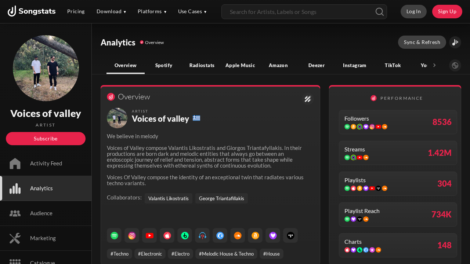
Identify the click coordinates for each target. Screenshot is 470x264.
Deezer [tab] (316, 65)
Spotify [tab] (164, 65)
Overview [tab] (126, 65)
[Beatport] (184, 235)
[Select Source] (455, 65)
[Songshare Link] (455, 42)
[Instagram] (131, 235)
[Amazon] (255, 235)
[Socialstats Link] (308, 99)
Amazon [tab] (278, 65)
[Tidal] (290, 235)
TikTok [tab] (393, 65)
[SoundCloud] (237, 235)
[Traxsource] (220, 235)
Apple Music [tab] (240, 65)
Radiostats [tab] (202, 65)
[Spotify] (114, 235)
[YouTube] (149, 235)
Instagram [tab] (354, 65)
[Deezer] (272, 235)
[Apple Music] (167, 235)
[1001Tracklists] (202, 235)
